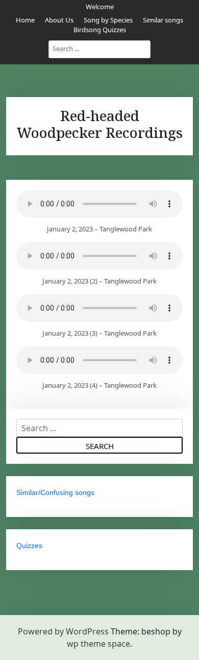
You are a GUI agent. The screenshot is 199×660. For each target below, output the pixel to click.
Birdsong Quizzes (99, 29)
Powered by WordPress (63, 631)
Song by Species (108, 20)
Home (25, 20)
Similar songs (163, 20)
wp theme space (98, 643)
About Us (59, 20)
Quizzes (29, 545)
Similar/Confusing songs (55, 492)
